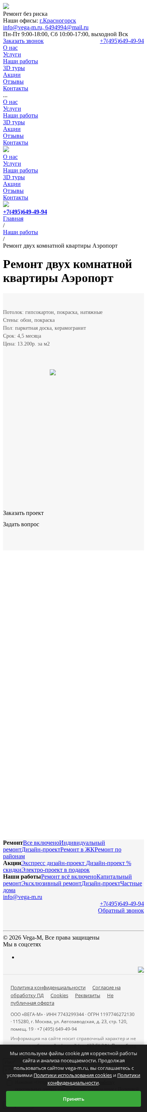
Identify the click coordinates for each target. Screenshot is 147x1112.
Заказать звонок (23, 41)
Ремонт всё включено (68, 876)
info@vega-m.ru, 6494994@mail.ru (46, 27)
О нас (10, 102)
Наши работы (20, 115)
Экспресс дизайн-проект (53, 863)
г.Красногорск (58, 20)
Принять (73, 1098)
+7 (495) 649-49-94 (57, 1029)
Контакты (15, 142)
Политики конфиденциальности (94, 1079)
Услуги (12, 108)
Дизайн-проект (40, 849)
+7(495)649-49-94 (122, 41)
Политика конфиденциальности (48, 987)
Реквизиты (87, 995)
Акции (12, 129)
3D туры (14, 122)
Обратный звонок (121, 910)
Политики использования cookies (73, 1075)
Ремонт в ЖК (77, 849)
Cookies (59, 995)
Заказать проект (23, 513)
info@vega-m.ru (22, 897)
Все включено (41, 842)
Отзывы (13, 136)
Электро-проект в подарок (55, 870)
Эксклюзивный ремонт (51, 883)
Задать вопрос (21, 524)
